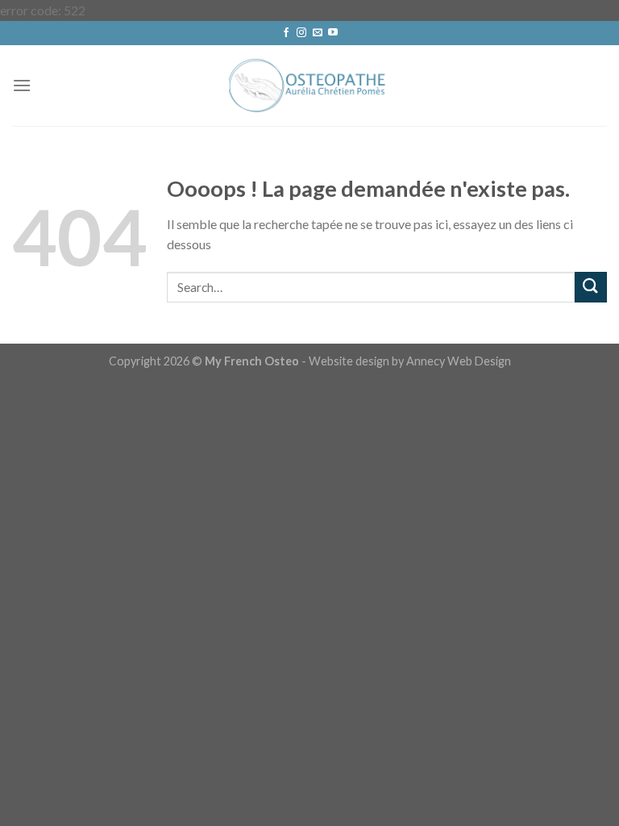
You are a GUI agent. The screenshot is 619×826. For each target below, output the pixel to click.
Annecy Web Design (458, 361)
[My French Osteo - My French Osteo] (309, 85)
